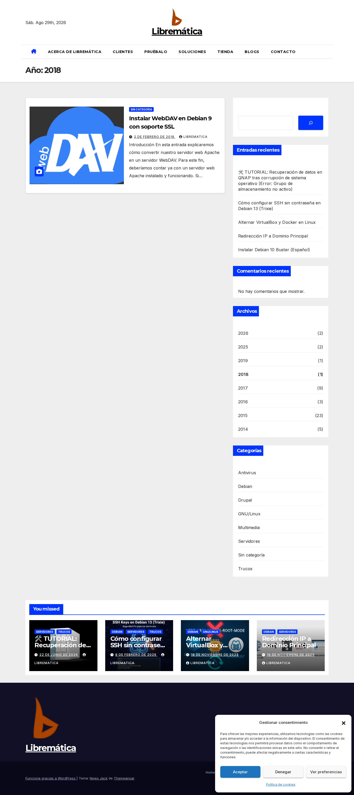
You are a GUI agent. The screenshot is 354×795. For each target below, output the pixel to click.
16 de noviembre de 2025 (291, 655)
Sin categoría (141, 109)
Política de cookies (280, 784)
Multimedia (249, 527)
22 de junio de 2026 (59, 655)
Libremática (177, 31)
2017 (243, 388)
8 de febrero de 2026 (136, 655)
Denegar (283, 771)
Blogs (252, 51)
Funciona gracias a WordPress (50, 778)
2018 (243, 374)
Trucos (245, 568)
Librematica (195, 137)
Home (210, 772)
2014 (243, 429)
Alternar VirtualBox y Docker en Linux (277, 222)
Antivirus (247, 472)
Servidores (249, 541)
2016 (243, 401)
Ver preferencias (326, 771)
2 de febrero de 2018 (154, 137)
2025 (243, 347)
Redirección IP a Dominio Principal (273, 236)
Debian (245, 486)
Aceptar (240, 771)
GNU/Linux (249, 513)
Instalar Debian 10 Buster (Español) (274, 249)
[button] (343, 722)
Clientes (123, 51)
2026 (243, 333)
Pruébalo (155, 51)
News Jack (99, 778)
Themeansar (124, 778)
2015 (242, 415)
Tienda (225, 51)
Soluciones (192, 51)
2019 (243, 360)
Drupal (245, 500)
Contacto (283, 51)
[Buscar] (310, 123)
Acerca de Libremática (75, 51)
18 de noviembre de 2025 (215, 655)
